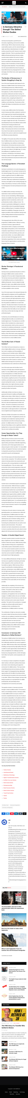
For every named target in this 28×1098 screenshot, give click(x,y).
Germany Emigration (15, 805)
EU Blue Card (5, 805)
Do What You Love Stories (10, 780)
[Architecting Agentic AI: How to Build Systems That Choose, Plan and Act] (4, 969)
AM (3, 36)
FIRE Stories (5, 1009)
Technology (22, 1092)
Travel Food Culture (8, 793)
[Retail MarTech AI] (14, 2)
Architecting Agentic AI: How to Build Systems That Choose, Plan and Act (17, 971)
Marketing (15, 1092)
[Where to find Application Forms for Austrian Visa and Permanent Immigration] (14, 940)
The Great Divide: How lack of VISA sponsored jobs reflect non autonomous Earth (13, 908)
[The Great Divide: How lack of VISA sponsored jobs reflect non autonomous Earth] (14, 898)
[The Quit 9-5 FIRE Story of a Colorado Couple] (4, 1051)
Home (10, 6)
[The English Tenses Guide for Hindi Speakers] (4, 978)
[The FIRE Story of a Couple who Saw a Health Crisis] (4, 1043)
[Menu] (3, 3)
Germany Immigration (7, 807)
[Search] (25, 3)
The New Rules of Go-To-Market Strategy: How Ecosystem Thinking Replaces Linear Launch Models (17, 988)
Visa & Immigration (22, 36)
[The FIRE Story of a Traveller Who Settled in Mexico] (14, 1014)
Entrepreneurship (8, 785)
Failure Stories (7, 770)
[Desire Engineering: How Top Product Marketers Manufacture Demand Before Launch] (4, 995)
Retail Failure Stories (9, 790)
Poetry (5, 798)
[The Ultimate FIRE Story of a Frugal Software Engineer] (4, 1058)
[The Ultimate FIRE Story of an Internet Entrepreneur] (4, 1066)
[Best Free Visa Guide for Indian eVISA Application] (14, 919)
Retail (10, 1092)
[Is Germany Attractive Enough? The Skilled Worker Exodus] (14, 18)
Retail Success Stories (9, 788)
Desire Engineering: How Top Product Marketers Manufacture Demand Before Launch (17, 997)
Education (12, 1094)
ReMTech (18, 1088)
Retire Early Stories (8, 782)
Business (18, 1094)
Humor (5, 795)
